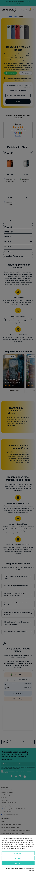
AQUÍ (3, 846)
